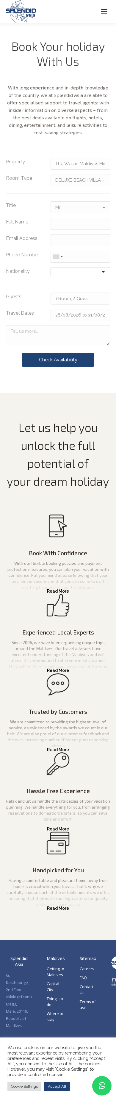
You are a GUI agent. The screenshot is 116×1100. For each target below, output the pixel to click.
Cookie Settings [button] (24, 1086)
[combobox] (58, 256)
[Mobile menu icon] (104, 12)
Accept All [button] (57, 1086)
